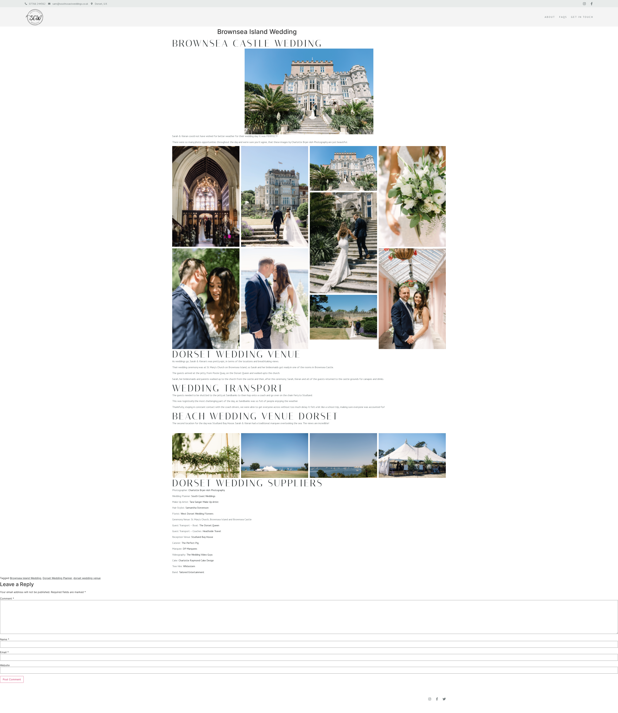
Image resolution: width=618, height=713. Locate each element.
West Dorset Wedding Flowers (197, 513)
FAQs (563, 16)
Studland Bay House (202, 536)
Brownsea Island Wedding (25, 578)
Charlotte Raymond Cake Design (196, 560)
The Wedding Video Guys (200, 554)
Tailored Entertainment (191, 572)
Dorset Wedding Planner (57, 578)
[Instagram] (584, 3)
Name (4, 639)
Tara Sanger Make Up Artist (204, 501)
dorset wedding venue (87, 578)
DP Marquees (190, 548)
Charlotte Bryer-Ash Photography (206, 490)
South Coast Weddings (203, 496)
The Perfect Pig (190, 542)
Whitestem (189, 566)
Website (5, 665)
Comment (7, 598)
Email (4, 652)
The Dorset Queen (209, 525)
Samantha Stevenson (197, 507)
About (550, 16)
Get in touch (582, 16)
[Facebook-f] (591, 3)
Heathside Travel (212, 531)
